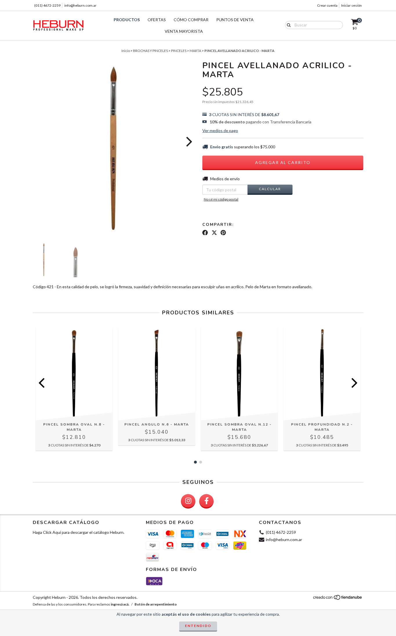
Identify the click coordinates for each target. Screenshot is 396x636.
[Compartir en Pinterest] (223, 232)
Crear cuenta (327, 5)
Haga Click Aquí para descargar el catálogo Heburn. (78, 532)
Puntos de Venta (235, 19)
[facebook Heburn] (206, 501)
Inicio (125, 50)
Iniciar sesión (351, 5)
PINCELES (178, 50)
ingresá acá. (120, 604)
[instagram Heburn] (188, 501)
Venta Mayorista (184, 31)
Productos (127, 19)
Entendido (198, 626)
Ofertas (157, 19)
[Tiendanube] (338, 599)
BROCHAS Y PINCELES (150, 50)
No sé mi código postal (221, 199)
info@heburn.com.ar (80, 5)
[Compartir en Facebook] (205, 232)
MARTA (195, 50)
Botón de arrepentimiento (156, 604)
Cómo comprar (191, 19)
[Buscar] (287, 24)
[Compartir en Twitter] (214, 232)
